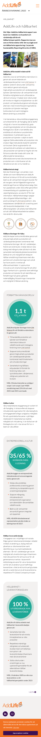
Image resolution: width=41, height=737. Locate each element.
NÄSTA (31, 692)
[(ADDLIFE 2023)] (12, 704)
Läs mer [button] (16, 727)
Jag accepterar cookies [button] (20, 733)
